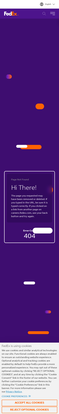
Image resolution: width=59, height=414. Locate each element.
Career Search (43, 13)
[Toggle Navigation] (52, 13)
